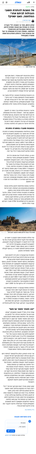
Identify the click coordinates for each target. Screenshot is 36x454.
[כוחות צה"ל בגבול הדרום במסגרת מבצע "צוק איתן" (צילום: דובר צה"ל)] (18, 220)
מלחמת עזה (28, 409)
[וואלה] (18, 2)
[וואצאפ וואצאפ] (6, 2)
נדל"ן (33, 409)
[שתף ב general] (3, 2)
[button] (28, 2)
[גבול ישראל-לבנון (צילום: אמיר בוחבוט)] (18, 54)
